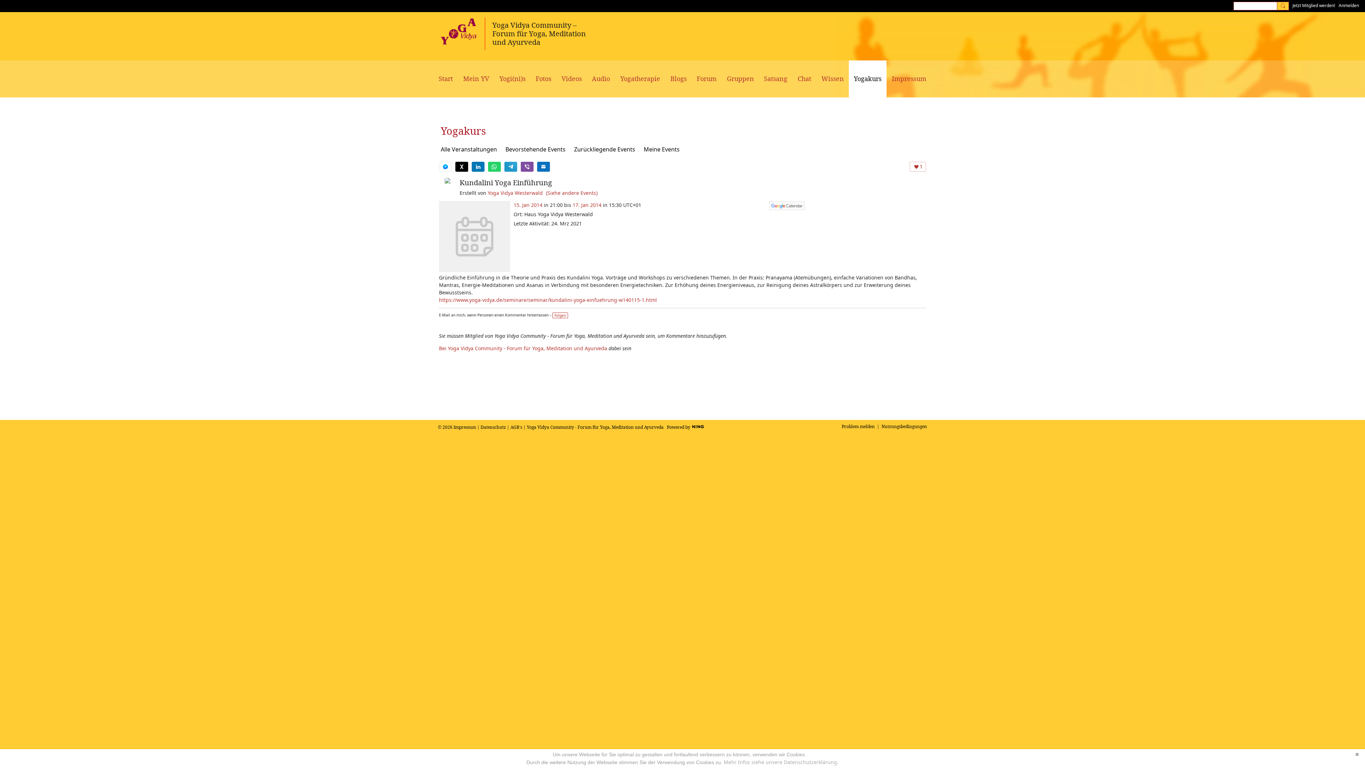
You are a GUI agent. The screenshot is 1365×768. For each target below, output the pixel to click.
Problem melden (858, 426)
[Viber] (527, 167)
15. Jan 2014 (528, 205)
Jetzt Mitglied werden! (1313, 5)
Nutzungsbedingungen (904, 426)
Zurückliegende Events (604, 149)
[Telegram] (510, 167)
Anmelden (1349, 5)
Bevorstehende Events (535, 149)
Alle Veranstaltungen (469, 149)
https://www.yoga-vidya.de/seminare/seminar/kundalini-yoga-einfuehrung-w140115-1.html (548, 300)
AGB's (516, 427)
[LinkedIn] (478, 167)
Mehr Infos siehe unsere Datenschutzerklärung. (781, 762)
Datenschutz (493, 427)
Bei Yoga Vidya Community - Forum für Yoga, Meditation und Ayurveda (523, 348)
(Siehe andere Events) (572, 193)
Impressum (465, 427)
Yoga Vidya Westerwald (515, 193)
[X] (461, 167)
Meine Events (662, 149)
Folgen (560, 315)
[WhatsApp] (494, 167)
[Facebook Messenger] (445, 167)
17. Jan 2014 (587, 205)
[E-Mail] (543, 167)
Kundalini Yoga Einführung (506, 182)
